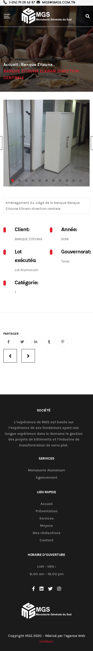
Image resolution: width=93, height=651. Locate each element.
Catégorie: (26, 282)
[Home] (10, 64)
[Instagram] (59, 589)
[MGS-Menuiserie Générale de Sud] (46, 16)
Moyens (46, 526)
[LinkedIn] (42, 589)
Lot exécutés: (25, 255)
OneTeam (46, 641)
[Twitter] (50, 589)
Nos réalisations (46, 533)
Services (46, 518)
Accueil (46, 504)
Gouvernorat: (75, 251)
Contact (46, 540)
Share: (11, 333)
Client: (22, 229)
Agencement (46, 478)
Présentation (47, 511)
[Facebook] (33, 589)
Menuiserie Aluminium (46, 470)
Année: (69, 229)
